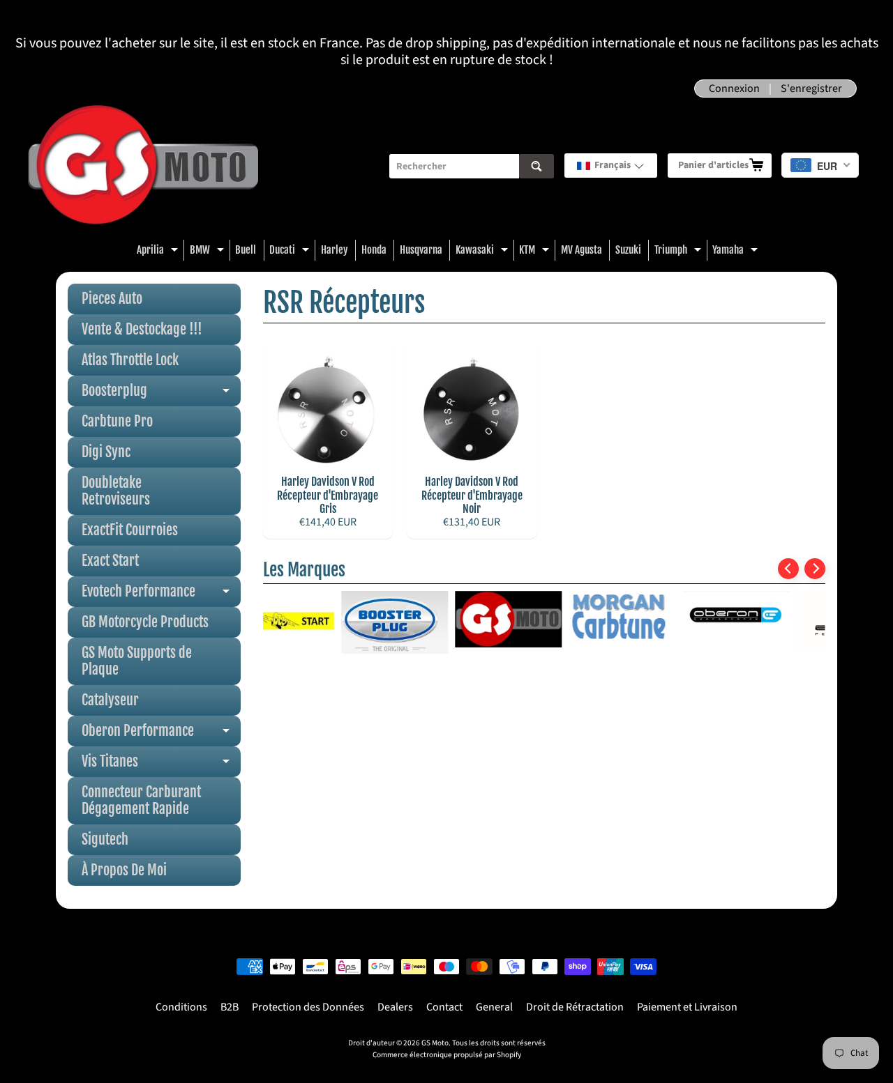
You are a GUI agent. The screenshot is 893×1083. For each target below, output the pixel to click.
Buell (245, 249)
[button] (610, 165)
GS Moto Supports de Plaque (137, 661)
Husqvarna (421, 249)
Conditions (181, 1007)
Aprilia (159, 252)
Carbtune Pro (117, 421)
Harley (334, 249)
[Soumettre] (536, 166)
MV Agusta (581, 249)
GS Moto (435, 1043)
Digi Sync (106, 452)
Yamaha (736, 252)
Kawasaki (483, 252)
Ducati (291, 252)
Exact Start (110, 560)
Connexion (734, 88)
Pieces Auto (112, 298)
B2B (229, 1007)
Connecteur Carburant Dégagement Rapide (141, 800)
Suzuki (628, 249)
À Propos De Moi (124, 870)
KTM (536, 252)
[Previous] (788, 568)
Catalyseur (110, 700)
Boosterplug (161, 394)
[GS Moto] (143, 166)
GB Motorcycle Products (145, 622)
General (494, 1007)
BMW (208, 252)
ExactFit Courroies (130, 530)
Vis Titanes (161, 765)
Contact (444, 1007)
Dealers (395, 1007)
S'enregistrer (811, 88)
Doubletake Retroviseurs (116, 491)
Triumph (679, 252)
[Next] (814, 568)
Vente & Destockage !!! (142, 329)
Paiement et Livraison (687, 1007)
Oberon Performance (161, 734)
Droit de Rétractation (575, 1007)
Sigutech (105, 839)
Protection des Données (308, 1007)
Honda (374, 249)
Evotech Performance (161, 595)
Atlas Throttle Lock (130, 360)
